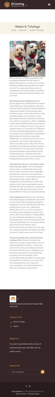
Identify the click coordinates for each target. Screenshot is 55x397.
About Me (23, 30)
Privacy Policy (34, 394)
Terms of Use (20, 394)
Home (14, 30)
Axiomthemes (17, 391)
